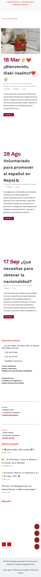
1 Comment (16, 89)
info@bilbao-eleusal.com (20, 4)
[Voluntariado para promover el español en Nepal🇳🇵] (20, 137)
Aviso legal (7, 570)
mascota (33, 86)
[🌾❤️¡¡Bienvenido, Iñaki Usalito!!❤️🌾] (20, 41)
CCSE (19, 285)
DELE (23, 285)
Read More (8, 114)
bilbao (8, 89)
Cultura (20, 83)
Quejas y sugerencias (9, 368)
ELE (11, 86)
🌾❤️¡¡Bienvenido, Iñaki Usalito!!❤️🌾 (18, 450)
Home (3, 18)
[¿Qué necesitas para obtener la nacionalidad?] (20, 243)
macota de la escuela (21, 86)
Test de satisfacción (9, 366)
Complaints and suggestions (12, 380)
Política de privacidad (20, 570)
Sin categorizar (23, 184)
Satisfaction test (8, 378)
